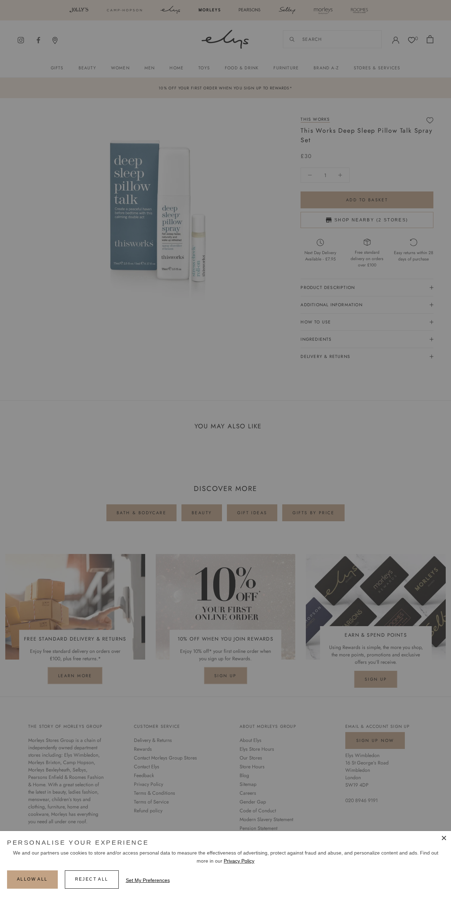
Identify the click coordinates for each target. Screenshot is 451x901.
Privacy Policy (239, 861)
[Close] (443, 838)
